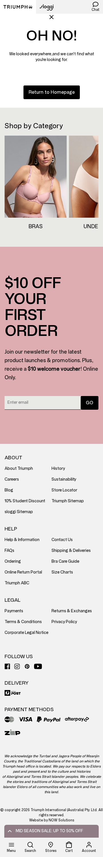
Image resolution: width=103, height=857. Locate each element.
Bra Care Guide (65, 561)
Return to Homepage (52, 92)
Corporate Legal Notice (26, 632)
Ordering (13, 561)
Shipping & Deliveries (71, 550)
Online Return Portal (23, 572)
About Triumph (19, 468)
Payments (14, 611)
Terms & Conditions (23, 622)
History (58, 468)
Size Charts (62, 572)
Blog (9, 490)
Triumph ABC (17, 583)
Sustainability (64, 479)
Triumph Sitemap (68, 501)
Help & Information (22, 540)
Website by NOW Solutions (51, 820)
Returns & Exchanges (72, 611)
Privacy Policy (64, 622)
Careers (12, 479)
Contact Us (62, 540)
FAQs (9, 550)
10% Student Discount (25, 501)
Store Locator (64, 490)
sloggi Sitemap (19, 512)
